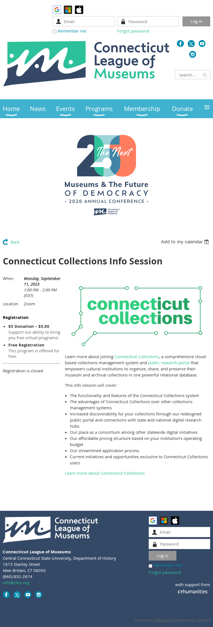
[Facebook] (180, 43)
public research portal (169, 362)
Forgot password (133, 31)
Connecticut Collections (137, 356)
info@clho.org (16, 582)
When (8, 278)
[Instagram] (192, 54)
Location (10, 303)
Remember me (72, 31)
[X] (191, 43)
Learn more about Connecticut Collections (105, 473)
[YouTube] (202, 43)
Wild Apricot (164, 620)
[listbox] (185, 241)
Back (15, 242)
